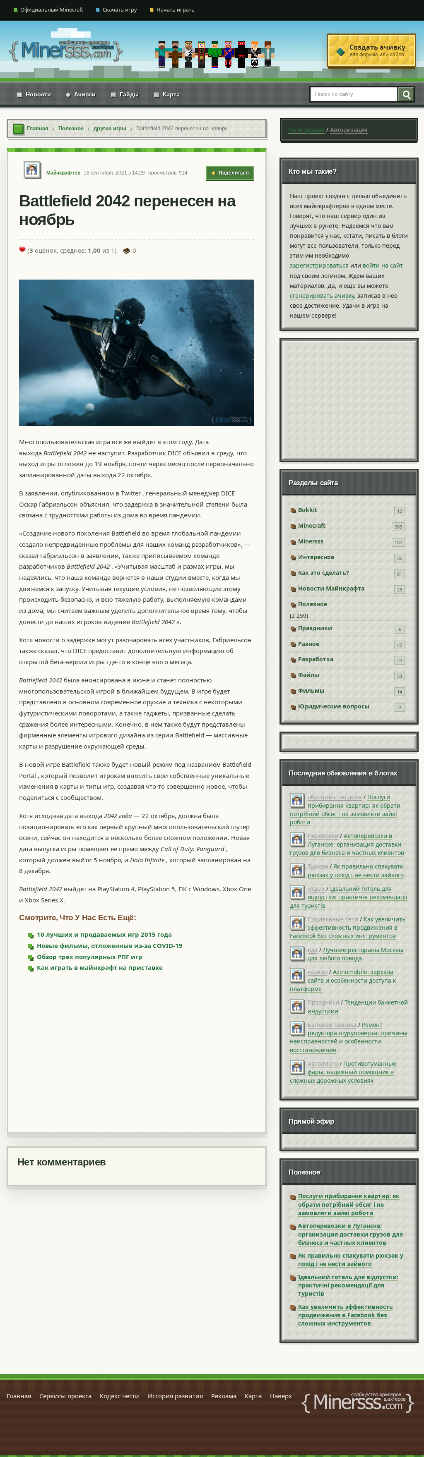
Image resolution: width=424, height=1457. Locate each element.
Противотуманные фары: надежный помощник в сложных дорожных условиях (343, 1072)
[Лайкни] (22, 249)
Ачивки (81, 94)
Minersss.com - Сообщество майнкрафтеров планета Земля (357, 1402)
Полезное (312, 604)
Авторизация (349, 130)
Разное (308, 644)
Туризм (318, 866)
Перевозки (323, 836)
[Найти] (405, 94)
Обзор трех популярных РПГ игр (89, 956)
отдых (316, 888)
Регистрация (306, 130)
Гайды (125, 94)
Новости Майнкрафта (331, 588)
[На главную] (66, 50)
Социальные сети (333, 919)
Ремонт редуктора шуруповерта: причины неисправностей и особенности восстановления (348, 1037)
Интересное (316, 557)
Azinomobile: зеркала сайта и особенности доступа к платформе (343, 980)
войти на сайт (383, 265)
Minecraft (311, 525)
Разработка (315, 659)
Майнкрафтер (63, 173)
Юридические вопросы (333, 706)
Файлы (308, 675)
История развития (175, 1396)
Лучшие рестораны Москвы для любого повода (355, 954)
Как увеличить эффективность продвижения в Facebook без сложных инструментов (347, 927)
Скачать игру (120, 9)
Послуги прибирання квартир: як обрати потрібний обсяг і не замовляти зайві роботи (345, 809)
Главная (19, 1396)
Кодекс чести (119, 1396)
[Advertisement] (136, 1051)
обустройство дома (335, 797)
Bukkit (307, 510)
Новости (34, 94)
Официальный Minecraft (51, 9)
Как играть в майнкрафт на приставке (100, 967)
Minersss (310, 541)
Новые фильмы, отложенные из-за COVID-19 (110, 945)
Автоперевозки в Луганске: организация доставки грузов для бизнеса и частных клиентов (347, 844)
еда (313, 950)
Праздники (315, 628)
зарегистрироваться (319, 265)
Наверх (281, 1396)
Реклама (223, 1396)
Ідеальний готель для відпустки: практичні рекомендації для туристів (348, 897)
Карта (167, 94)
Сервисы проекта (65, 1396)
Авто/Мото (323, 1063)
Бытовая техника (332, 1025)
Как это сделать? (323, 573)
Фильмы (311, 690)
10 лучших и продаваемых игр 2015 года (104, 934)
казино (318, 972)
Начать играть (176, 9)
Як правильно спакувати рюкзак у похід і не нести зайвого (356, 870)
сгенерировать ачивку (322, 295)
